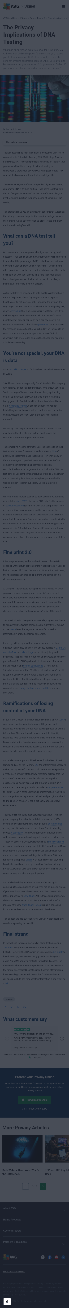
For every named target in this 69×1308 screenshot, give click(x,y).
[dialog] (34, 654)
